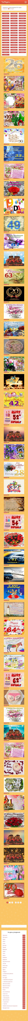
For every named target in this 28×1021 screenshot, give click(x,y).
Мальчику (5, 965)
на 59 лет (14, 44)
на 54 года (22, 40)
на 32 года (14, 23)
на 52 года (6, 40)
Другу (4, 969)
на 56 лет (14, 42)
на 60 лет (22, 44)
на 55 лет (5, 42)
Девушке (5, 949)
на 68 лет (14, 52)
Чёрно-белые (6, 995)
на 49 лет (5, 37)
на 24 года (22, 15)
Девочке (5, 967)
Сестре (4, 963)
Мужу (4, 939)
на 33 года (22, 23)
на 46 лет (5, 35)
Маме (4, 951)
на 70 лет (5, 54)
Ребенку (4, 975)
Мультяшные (6, 987)
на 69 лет (22, 52)
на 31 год (5, 23)
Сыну (4, 943)
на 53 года (14, 40)
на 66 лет (22, 49)
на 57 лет (22, 42)
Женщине (5, 937)
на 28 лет (5, 20)
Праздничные (6, 1007)
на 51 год (22, 37)
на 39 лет (22, 27)
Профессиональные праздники (10, 1005)
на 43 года (6, 32)
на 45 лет (22, 32)
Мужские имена (6, 985)
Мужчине (5, 935)
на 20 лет (14, 13)
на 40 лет (5, 30)
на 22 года (6, 15)
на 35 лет (14, 25)
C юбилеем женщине (8, 979)
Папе (4, 953)
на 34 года (6, 25)
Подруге (5, 971)
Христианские (6, 999)
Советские (5, 993)
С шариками (5, 1001)
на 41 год (14, 30)
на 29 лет (14, 20)
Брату (4, 955)
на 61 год (5, 47)
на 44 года (14, 32)
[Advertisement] (14, 914)
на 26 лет (14, 18)
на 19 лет (5, 13)
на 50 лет (14, 37)
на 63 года (22, 47)
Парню (4, 947)
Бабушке (5, 957)
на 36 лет (22, 25)
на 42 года (22, 30)
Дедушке (5, 959)
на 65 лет (14, 49)
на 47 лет (14, 35)
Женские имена (6, 983)
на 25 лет (5, 18)
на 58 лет (5, 44)
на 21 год (22, 13)
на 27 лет (22, 18)
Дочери (4, 945)
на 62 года (14, 47)
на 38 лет (14, 27)
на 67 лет (5, 52)
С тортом (5, 1003)
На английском (6, 991)
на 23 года (14, 15)
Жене (4, 941)
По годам (5, 977)
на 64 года (6, 49)
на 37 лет (5, 27)
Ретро (4, 989)
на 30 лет (22, 20)
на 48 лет (22, 35)
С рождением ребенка (8, 973)
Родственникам (6, 961)
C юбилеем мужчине (7, 981)
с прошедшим (6, 997)
